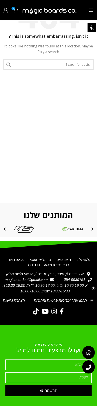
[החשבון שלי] (5, 10)
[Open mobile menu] (91, 10)
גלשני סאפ (64, 259)
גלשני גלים (83, 259)
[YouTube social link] (45, 311)
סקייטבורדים (16, 259)
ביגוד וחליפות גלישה (56, 265)
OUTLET (34, 265)
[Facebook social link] (61, 311)
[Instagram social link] (54, 311)
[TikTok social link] (36, 311)
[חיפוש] (8, 64)
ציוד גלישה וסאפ (40, 259)
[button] (92, 229)
